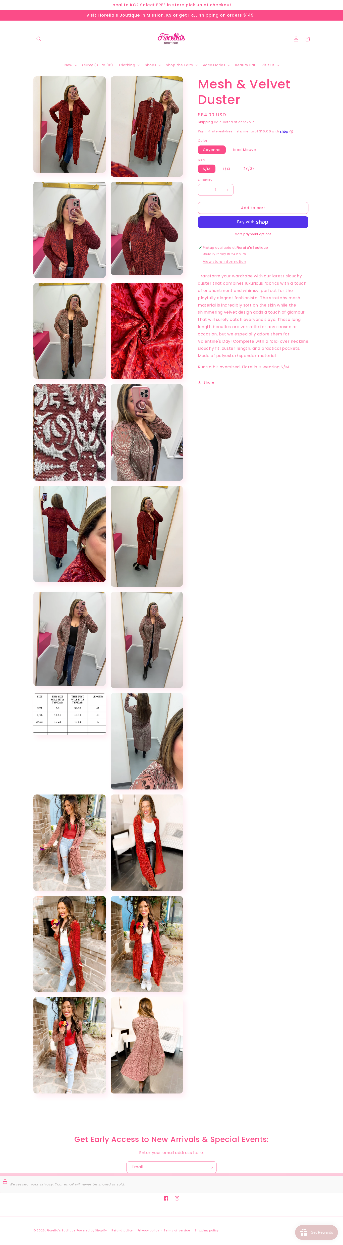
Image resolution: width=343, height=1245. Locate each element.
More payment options (253, 234)
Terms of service (177, 1230)
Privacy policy (148, 1230)
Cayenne (212, 149)
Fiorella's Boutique (61, 1230)
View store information (224, 261)
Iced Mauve (244, 149)
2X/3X (249, 169)
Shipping (205, 122)
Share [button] (209, 382)
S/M (206, 169)
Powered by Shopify (92, 1230)
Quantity (205, 180)
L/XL (227, 169)
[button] (38, 38)
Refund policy (122, 1230)
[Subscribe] (210, 1167)
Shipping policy (207, 1230)
